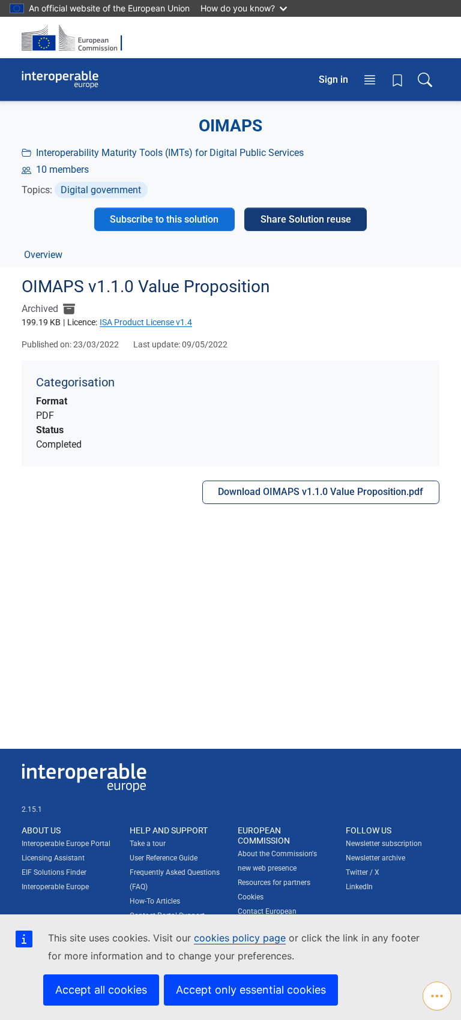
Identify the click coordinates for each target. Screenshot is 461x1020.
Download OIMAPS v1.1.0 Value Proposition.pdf (320, 491)
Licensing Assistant (53, 858)
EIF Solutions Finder (54, 872)
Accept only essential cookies (251, 989)
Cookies (251, 897)
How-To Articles (155, 901)
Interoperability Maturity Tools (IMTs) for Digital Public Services (170, 152)
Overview (43, 254)
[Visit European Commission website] (76, 37)
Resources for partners (274, 882)
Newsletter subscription (384, 843)
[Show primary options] (437, 996)
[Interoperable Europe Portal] (60, 80)
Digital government (101, 190)
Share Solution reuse (306, 219)
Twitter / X (362, 872)
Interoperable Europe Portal (66, 843)
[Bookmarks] (397, 79)
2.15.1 (32, 809)
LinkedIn (359, 887)
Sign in (333, 79)
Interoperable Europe (55, 887)
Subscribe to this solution (164, 219)
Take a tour (148, 843)
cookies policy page (240, 938)
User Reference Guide (163, 858)
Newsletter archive (375, 858)
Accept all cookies (101, 989)
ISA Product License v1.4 (146, 322)
